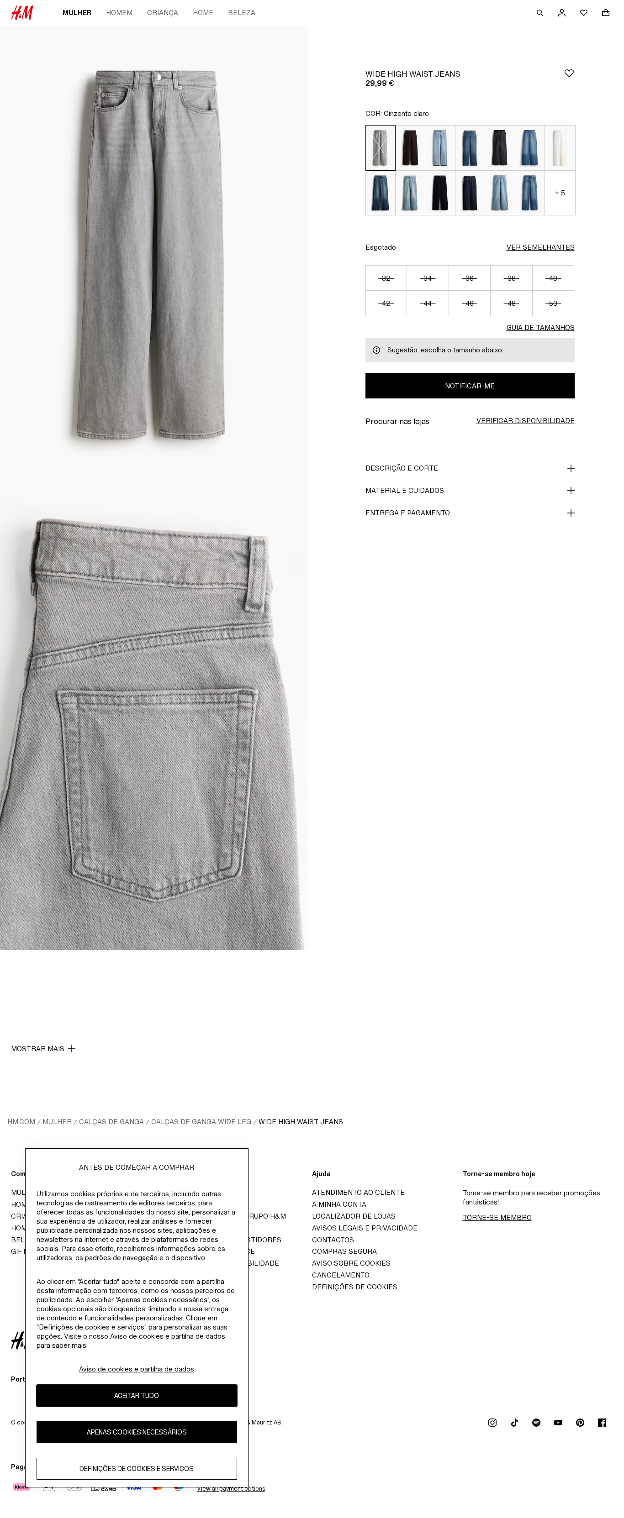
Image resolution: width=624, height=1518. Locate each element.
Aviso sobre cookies (351, 1263)
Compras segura (344, 1251)
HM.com (21, 1121)
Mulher (77, 12)
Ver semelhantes (541, 247)
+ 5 (560, 193)
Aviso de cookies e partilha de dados (136, 1369)
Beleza (241, 12)
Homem (119, 12)
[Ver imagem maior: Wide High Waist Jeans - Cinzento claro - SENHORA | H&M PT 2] (154, 719)
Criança (162, 12)
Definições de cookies (354, 1287)
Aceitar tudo (136, 1396)
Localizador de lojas (354, 1216)
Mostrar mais (37, 1048)
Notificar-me (470, 386)
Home (203, 12)
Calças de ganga (111, 1121)
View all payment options (231, 1488)
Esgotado (380, 247)
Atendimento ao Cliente (358, 1192)
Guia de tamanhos (541, 327)
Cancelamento (341, 1275)
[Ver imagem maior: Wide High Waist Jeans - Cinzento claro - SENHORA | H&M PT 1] (154, 257)
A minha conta (339, 1204)
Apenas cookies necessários (137, 1432)
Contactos (333, 1240)
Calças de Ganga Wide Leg (201, 1121)
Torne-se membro (497, 1217)
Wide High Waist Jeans (301, 1121)
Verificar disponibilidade (525, 420)
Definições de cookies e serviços (136, 1469)
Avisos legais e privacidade (365, 1228)
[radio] (380, 147)
